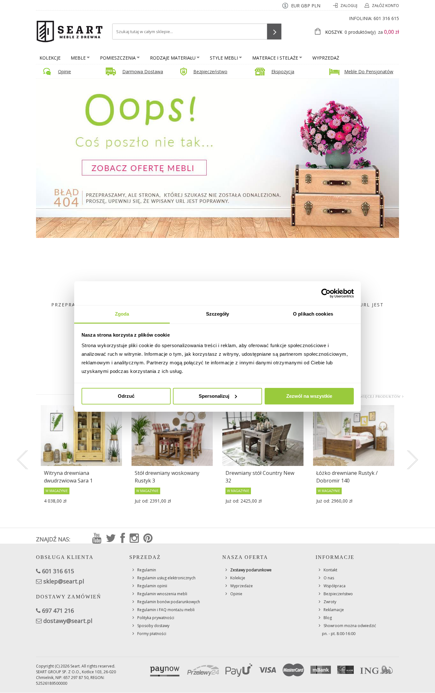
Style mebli (224, 58)
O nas (329, 578)
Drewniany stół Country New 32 (259, 476)
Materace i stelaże (275, 58)
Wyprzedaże (241, 586)
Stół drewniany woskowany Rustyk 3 (167, 476)
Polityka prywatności (155, 617)
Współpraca (335, 586)
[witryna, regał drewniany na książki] (81, 435)
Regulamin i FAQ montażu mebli (166, 609)
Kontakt (330, 570)
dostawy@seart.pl (67, 621)
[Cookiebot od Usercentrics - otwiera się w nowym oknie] (326, 293)
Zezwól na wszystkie (309, 396)
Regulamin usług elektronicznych (166, 578)
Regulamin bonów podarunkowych (168, 601)
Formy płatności (151, 633)
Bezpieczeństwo (210, 71)
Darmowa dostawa (142, 71)
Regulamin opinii (152, 586)
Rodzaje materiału (173, 58)
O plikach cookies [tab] (313, 314)
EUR (295, 6)
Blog (328, 617)
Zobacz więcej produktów (372, 396)
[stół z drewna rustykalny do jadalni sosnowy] (172, 435)
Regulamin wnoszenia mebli (162, 594)
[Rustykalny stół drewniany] (262, 435)
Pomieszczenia (118, 58)
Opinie (64, 71)
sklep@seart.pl (63, 581)
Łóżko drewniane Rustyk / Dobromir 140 (347, 476)
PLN (315, 6)
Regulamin (146, 570)
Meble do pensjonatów (368, 71)
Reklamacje (334, 609)
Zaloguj (349, 5)
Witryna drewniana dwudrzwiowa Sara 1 (68, 476)
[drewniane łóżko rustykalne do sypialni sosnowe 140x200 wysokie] (353, 435)
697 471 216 (58, 610)
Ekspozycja (282, 71)
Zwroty (330, 601)
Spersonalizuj (214, 396)
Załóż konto (385, 5)
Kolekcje (50, 58)
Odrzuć (126, 396)
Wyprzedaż (325, 58)
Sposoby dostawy (153, 625)
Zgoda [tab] (122, 314)
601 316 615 (386, 18)
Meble (78, 58)
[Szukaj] (274, 31)
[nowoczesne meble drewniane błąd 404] (217, 158)
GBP (305, 6)
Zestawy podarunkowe (251, 570)
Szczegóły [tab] (217, 314)
